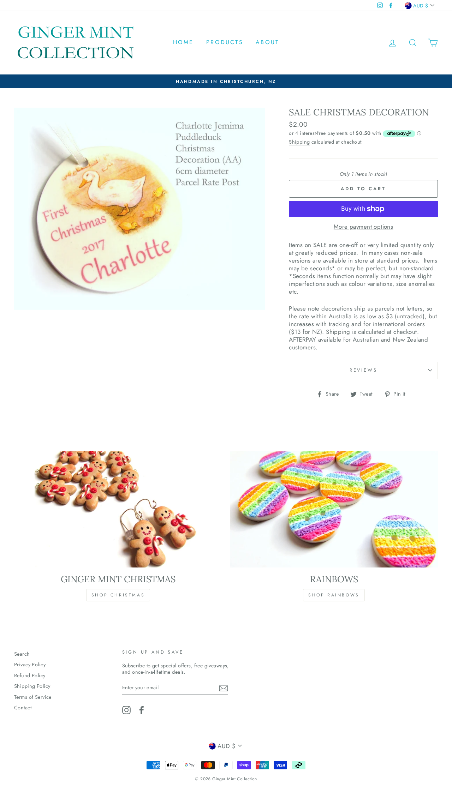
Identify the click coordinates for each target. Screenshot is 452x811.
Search (22, 653)
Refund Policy (30, 675)
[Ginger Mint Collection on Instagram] (126, 710)
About (267, 42)
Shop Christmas (118, 595)
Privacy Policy (30, 664)
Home (183, 42)
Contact (22, 707)
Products (224, 42)
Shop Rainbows (333, 595)
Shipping (299, 142)
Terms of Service (33, 697)
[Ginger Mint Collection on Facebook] (141, 710)
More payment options (363, 226)
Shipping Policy (32, 686)
